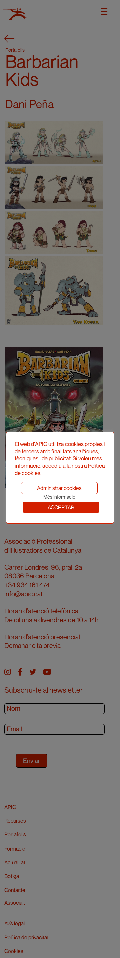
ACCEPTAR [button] (61, 507)
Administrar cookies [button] (59, 488)
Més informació (59, 497)
